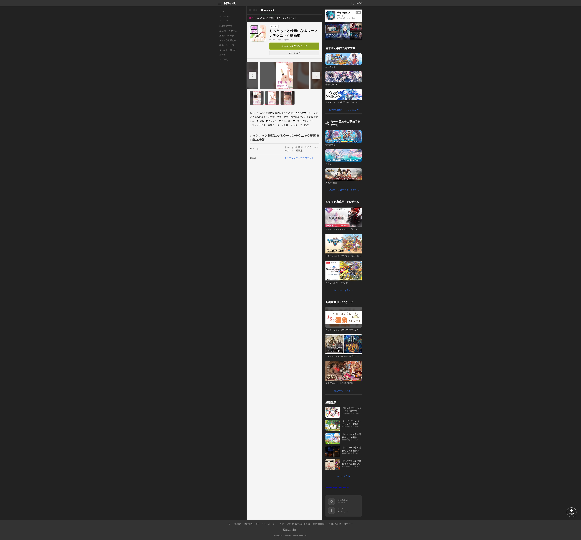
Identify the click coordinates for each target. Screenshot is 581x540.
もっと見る (342, 476)
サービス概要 (234, 524)
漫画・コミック (226, 35)
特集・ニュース (226, 45)
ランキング (224, 16)
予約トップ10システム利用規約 (295, 524)
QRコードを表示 (294, 53)
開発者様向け (319, 524)
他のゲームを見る (342, 290)
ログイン (359, 3)
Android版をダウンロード (294, 46)
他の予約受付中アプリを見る (342, 109)
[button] (316, 75)
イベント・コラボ (227, 50)
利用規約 (248, 524)
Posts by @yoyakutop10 (337, 487)
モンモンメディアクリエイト (282, 39)
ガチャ (222, 54)
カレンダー (224, 21)
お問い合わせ (334, 524)
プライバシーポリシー (266, 524)
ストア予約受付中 (227, 40)
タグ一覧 (223, 59)
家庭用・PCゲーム (228, 31)
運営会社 (348, 524)
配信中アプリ (225, 26)
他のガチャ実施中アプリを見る (342, 190)
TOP (221, 11)
